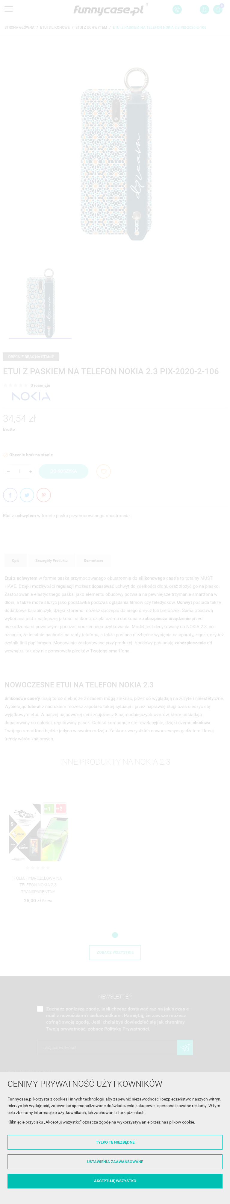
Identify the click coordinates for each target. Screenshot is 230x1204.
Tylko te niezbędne (115, 1142)
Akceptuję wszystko (115, 1181)
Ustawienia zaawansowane (115, 1161)
